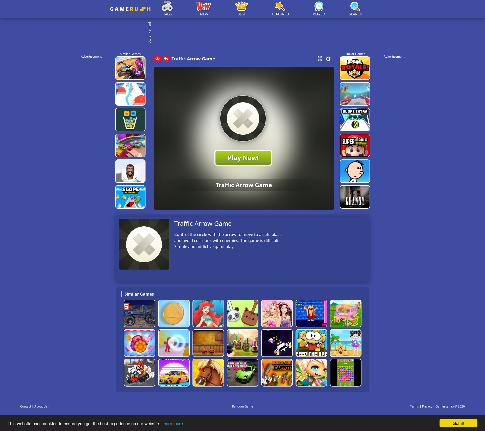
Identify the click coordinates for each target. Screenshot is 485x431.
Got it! (458, 423)
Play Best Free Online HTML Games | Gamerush (130, 9)
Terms (414, 406)
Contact (25, 406)
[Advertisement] (245, 32)
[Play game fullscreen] (320, 58)
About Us (40, 406)
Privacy (427, 406)
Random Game (242, 406)
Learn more (172, 423)
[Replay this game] (328, 59)
